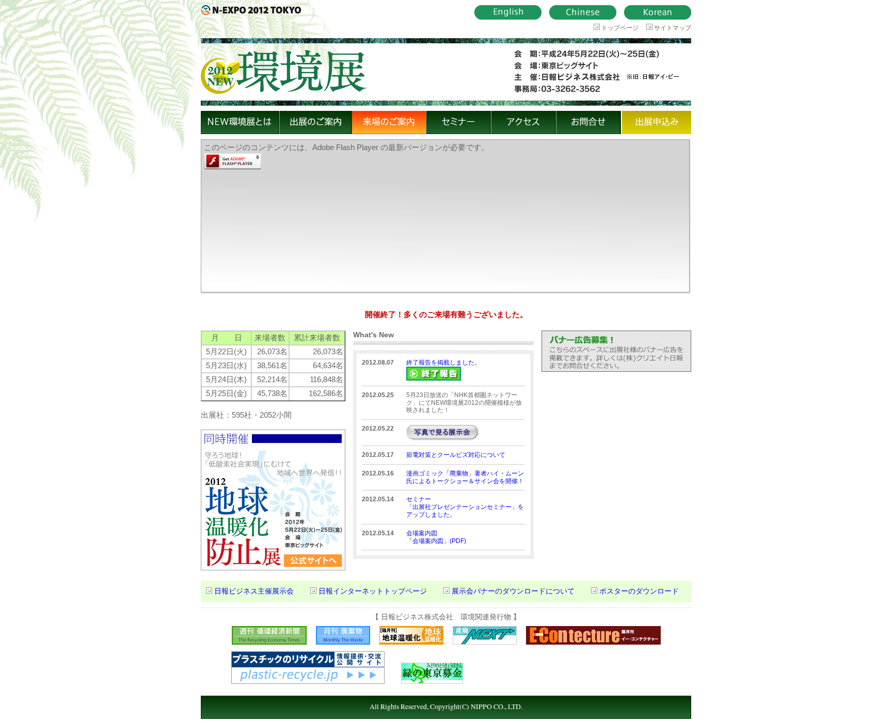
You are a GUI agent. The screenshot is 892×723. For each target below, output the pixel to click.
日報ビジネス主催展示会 (254, 591)
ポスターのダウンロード (639, 591)
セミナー (418, 499)
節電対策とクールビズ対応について (455, 454)
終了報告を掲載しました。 (443, 362)
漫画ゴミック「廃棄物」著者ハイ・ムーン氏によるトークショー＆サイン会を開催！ (465, 477)
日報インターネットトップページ (372, 591)
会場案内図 (421, 533)
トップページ (619, 27)
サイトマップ (671, 27)
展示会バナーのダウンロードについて (513, 591)
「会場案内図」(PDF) (436, 541)
